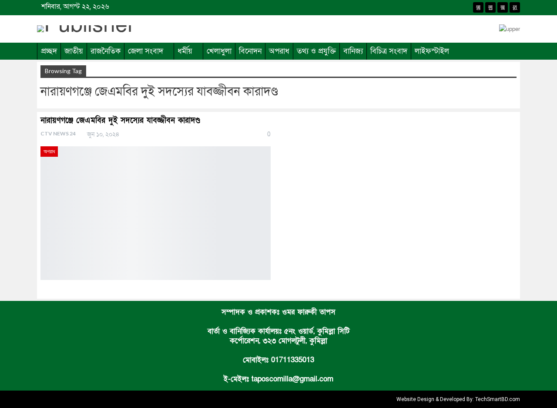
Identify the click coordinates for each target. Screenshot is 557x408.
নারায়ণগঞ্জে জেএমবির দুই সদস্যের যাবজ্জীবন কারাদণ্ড (120, 120)
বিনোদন (250, 51)
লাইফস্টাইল (432, 51)
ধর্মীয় (185, 51)
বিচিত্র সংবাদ (388, 51)
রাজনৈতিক (106, 51)
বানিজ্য (353, 51)
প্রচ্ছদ (49, 51)
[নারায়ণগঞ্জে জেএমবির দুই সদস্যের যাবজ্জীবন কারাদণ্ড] (155, 213)
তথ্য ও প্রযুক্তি (316, 51)
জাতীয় (73, 51)
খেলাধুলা (219, 51)
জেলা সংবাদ (145, 51)
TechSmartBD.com (497, 399)
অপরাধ (279, 51)
